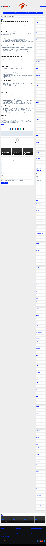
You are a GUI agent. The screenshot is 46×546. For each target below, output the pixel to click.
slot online (37, 281)
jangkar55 (37, 119)
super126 (37, 128)
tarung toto (37, 308)
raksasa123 (37, 277)
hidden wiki (37, 226)
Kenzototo (37, 135)
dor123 (37, 478)
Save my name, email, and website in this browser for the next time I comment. (12, 180)
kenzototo (37, 142)
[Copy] (2, 124)
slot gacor (37, 488)
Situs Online (37, 461)
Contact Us (16, 12)
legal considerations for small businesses (14, 21)
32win (37, 125)
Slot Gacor (37, 502)
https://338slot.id (18, 528)
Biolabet (37, 362)
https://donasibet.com (39, 495)
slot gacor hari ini (38, 99)
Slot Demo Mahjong (38, 149)
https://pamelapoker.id (34, 533)
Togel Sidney (38, 257)
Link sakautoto (38, 399)
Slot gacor (37, 196)
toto (36, 39)
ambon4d (37, 102)
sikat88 (37, 176)
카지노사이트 (38, 454)
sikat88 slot (37, 191)
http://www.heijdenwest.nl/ (19, 533)
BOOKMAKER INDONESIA (39, 165)
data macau (37, 54)
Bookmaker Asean (38, 170)
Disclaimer (21, 12)
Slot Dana (37, 267)
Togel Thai (37, 341)
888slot (37, 71)
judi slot (37, 274)
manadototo (37, 243)
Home (5, 12)
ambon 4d (37, 315)
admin (4, 23)
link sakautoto (38, 338)
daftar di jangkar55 (38, 145)
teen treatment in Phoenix (39, 332)
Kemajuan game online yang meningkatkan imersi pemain (28, 153)
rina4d (37, 51)
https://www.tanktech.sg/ (4, 533)
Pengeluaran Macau (38, 440)
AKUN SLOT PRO (38, 169)
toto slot (37, 85)
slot (36, 420)
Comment (3, 161)
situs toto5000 (38, 158)
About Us (13, 12)
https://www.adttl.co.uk (39, 233)
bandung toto (38, 61)
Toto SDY (37, 396)
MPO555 (37, 298)
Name (2, 172)
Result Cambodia (38, 382)
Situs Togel (37, 152)
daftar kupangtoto (38, 180)
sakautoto (37, 355)
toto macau (37, 78)
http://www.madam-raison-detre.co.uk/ (36, 528)
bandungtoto (38, 75)
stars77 (37, 217)
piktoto (37, 161)
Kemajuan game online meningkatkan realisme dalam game (39, 522)
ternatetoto (37, 260)
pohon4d (37, 240)
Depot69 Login (38, 193)
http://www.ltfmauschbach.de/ (5, 536)
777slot (37, 29)
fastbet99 (37, 379)
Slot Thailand (38, 430)
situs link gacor (38, 464)
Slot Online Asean (38, 168)
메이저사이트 (2, 528)
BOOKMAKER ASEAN (38, 166)
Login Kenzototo (38, 182)
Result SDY (37, 365)
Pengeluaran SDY (38, 372)
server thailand (38, 437)
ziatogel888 (37, 173)
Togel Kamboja (38, 325)
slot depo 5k (37, 471)
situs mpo (37, 210)
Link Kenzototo (38, 485)
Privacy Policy (9, 12)
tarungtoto (37, 250)
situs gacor (37, 32)
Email (2, 175)
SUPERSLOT (37, 236)
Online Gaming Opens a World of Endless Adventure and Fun (5, 153)
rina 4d (37, 68)
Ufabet (37, 200)
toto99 (37, 178)
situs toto (37, 284)
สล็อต (37, 22)
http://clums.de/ (38, 505)
